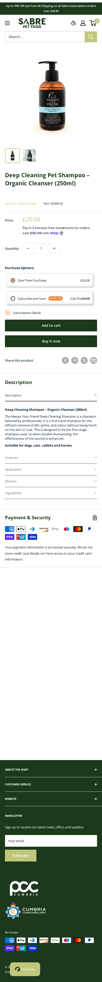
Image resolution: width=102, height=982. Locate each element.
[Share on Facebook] (65, 360)
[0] (93, 23)
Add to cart (51, 325)
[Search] (91, 36)
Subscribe (20, 855)
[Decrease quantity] (28, 248)
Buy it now (51, 341)
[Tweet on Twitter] (84, 360)
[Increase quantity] (54, 248)
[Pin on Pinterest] (74, 360)
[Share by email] (93, 360)
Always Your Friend (20, 204)
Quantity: (12, 248)
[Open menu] (7, 23)
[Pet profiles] (73, 23)
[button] (51, 395)
